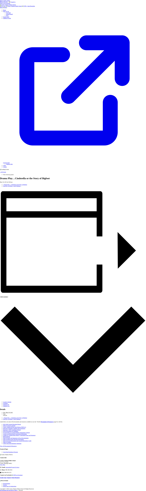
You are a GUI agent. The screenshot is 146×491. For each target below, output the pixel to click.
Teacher (5, 485)
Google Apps (3, 477)
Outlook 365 (6, 404)
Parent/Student (6, 483)
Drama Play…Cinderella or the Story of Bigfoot (15, 184)
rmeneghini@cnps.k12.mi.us (12, 467)
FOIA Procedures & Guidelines (10, 431)
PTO (7, 15)
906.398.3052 (4, 2)
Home (4, 10)
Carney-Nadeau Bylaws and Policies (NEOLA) (14, 427)
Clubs (4, 165)
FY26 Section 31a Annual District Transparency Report (16, 432)
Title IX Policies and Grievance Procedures (13, 439)
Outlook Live (6, 406)
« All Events (3, 172)
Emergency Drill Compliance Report (12, 430)
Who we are (6, 11)
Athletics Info (9, 164)
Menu (1, 7)
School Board (9, 14)
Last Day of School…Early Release (12, 186)
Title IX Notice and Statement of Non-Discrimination (16, 438)
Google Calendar (7, 402)
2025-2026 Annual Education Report (12, 424)
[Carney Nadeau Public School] (8, 4)
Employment (6, 17)
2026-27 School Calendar (9, 425)
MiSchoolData (6, 436)
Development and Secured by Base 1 (9, 490)
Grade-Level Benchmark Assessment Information (15, 434)
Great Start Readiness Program (10, 452)
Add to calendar (4, 296)
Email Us (13, 2)
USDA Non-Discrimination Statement (12, 443)
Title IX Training (7, 442)
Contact (5, 167)
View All (8, 446)
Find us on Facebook (5, 3)
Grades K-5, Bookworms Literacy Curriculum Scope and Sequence (19, 435)
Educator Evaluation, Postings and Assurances (14, 428)
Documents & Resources (47, 421)
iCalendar (5, 403)
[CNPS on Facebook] (17, 475)
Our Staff (8, 12)
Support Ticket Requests (13, 477)
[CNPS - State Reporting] (28, 6)
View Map (2, 464)
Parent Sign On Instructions (9, 486)
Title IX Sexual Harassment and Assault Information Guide (17, 440)
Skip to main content (5, 0)
